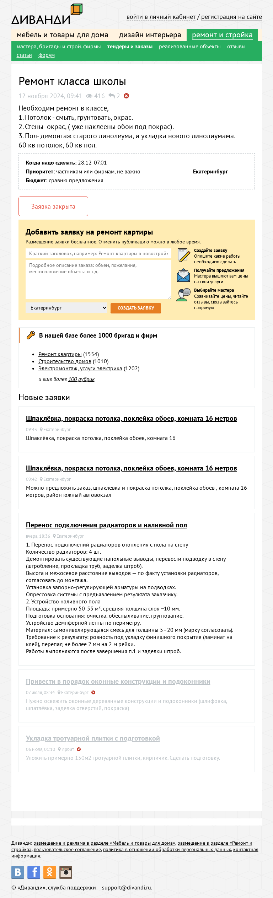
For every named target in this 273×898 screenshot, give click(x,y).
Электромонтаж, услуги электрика (80, 368)
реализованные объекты (190, 46)
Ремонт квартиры (60, 353)
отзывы (236, 46)
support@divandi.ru (126, 887)
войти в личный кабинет (161, 16)
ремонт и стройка (222, 34)
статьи (24, 54)
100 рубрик (81, 378)
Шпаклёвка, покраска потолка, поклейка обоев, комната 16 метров (131, 418)
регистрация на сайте (231, 16)
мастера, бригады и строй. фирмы (59, 46)
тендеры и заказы (129, 46)
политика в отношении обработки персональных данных (167, 849)
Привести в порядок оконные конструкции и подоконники (118, 681)
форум (46, 54)
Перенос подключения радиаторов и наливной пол (106, 524)
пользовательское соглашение (67, 849)
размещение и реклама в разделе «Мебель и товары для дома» (104, 843)
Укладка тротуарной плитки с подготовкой (93, 738)
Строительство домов (64, 361)
